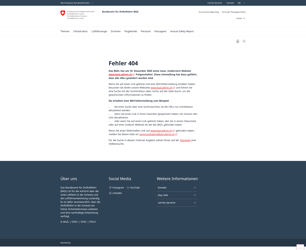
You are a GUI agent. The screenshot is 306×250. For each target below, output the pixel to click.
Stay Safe (163, 195)
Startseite (185, 140)
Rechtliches (65, 242)
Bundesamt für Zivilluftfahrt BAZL (120, 11)
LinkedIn (117, 193)
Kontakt (162, 187)
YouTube (135, 187)
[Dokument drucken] (238, 41)
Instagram (118, 187)
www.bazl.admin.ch (120, 74)
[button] (65, 31)
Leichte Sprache (166, 202)
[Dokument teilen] (244, 41)
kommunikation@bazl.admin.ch (157, 134)
